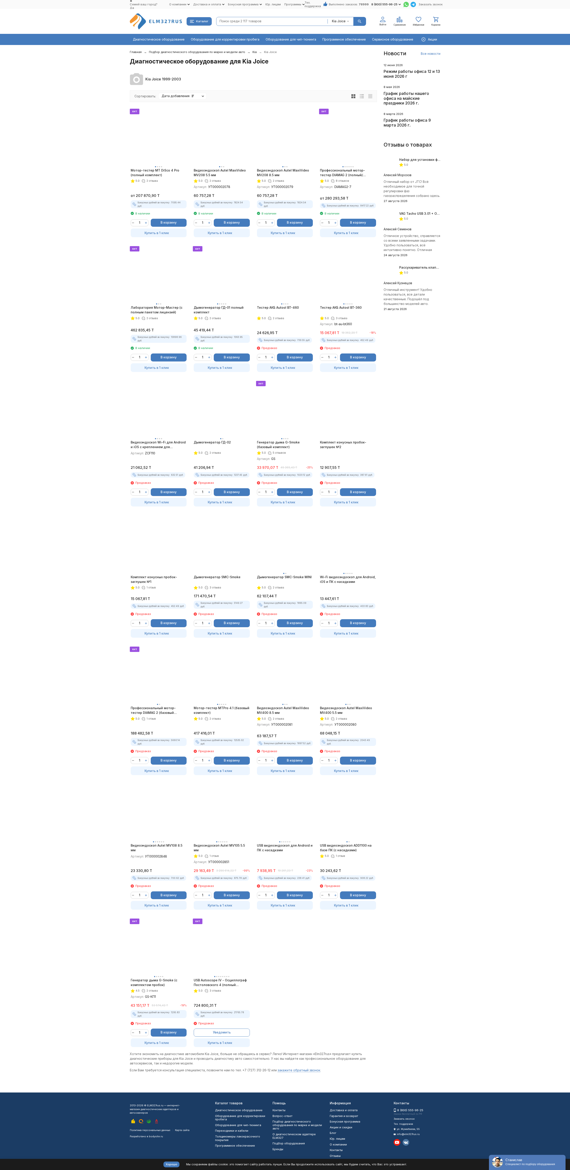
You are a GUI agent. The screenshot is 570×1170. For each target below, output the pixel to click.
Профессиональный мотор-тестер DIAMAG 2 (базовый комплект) (153, 710)
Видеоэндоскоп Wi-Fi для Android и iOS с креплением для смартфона (158, 444)
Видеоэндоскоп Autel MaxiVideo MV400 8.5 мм (283, 710)
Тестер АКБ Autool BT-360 (341, 307)
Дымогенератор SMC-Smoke (217, 577)
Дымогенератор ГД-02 (212, 442)
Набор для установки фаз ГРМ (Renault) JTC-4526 (440, 159)
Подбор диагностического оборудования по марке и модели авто (197, 52)
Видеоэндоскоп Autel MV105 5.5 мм (219, 847)
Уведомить (222, 1032)
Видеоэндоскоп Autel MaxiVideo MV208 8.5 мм (283, 172)
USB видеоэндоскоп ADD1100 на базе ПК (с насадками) (346, 847)
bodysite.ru (156, 1136)
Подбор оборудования (289, 1143)
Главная (136, 52)
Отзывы (335, 1156)
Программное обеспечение (344, 39)
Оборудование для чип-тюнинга (291, 39)
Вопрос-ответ (282, 1116)
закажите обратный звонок (299, 1070)
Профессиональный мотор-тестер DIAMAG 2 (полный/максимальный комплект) (342, 172)
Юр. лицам (273, 4)
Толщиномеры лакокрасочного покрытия (237, 1138)
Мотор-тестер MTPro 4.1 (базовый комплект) (221, 710)
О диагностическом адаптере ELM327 (294, 1135)
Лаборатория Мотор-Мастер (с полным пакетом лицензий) (156, 310)
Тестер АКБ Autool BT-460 (278, 307)
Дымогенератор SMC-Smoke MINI (284, 577)
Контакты (279, 1110)
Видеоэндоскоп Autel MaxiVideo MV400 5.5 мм (346, 710)
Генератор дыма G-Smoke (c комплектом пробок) (154, 982)
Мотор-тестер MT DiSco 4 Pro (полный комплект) (155, 172)
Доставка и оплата (344, 1110)
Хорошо (171, 1164)
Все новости (430, 53)
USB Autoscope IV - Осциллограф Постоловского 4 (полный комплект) (220, 982)
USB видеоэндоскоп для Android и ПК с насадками (285, 847)
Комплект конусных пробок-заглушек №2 (343, 444)
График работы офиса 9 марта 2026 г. (407, 122)
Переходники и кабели (231, 1130)
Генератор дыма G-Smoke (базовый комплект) (278, 444)
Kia (254, 52)
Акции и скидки (341, 1127)
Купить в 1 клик (157, 233)
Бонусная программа (345, 1121)
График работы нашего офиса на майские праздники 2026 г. (406, 98)
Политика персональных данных (150, 1130)
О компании (338, 1144)
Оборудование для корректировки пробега (225, 39)
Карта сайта (182, 1130)
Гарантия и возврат (344, 1116)
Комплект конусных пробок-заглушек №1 (154, 579)
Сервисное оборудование (392, 39)
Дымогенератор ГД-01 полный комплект (219, 310)
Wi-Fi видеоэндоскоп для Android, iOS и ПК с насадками (348, 579)
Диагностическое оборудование (159, 39)
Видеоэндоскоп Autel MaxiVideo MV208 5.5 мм (220, 172)
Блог (333, 1133)
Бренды (278, 1149)
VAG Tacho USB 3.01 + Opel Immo (425, 213)
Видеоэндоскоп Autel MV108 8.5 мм (156, 847)
